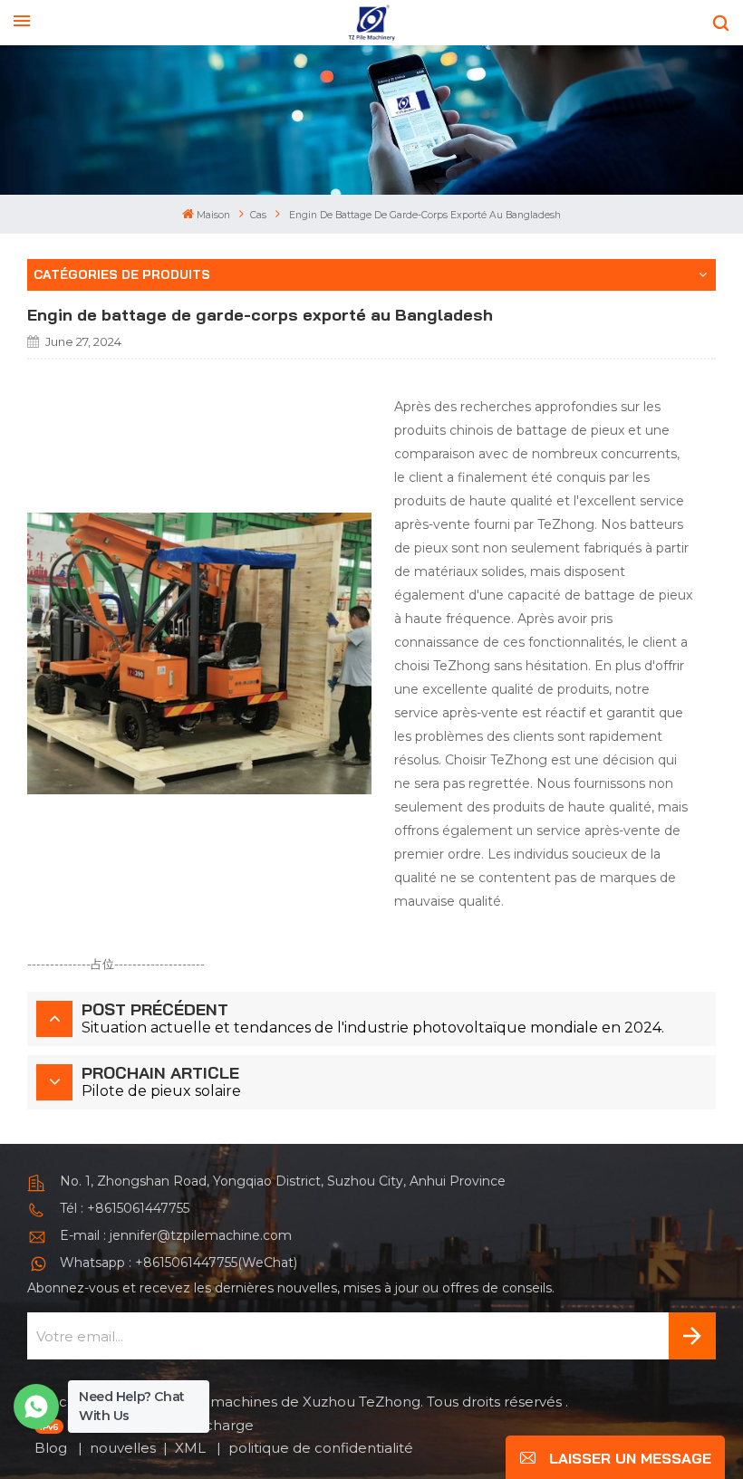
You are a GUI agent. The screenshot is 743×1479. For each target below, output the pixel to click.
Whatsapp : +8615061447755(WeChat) (178, 1262)
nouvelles (123, 1447)
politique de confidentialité (320, 1447)
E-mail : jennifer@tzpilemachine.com (176, 1235)
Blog (52, 1447)
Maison (213, 215)
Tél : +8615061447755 (124, 1208)
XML (192, 1447)
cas (258, 215)
